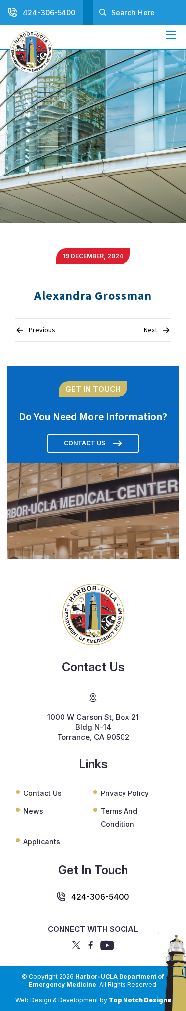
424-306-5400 (49, 12)
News (33, 811)
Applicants (41, 841)
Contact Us (84, 443)
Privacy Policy (125, 793)
